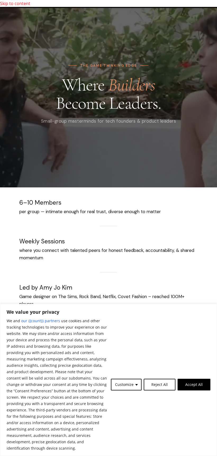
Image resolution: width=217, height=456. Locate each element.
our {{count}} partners (40, 320)
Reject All (159, 384)
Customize (124, 384)
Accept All (194, 384)
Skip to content (15, 3)
